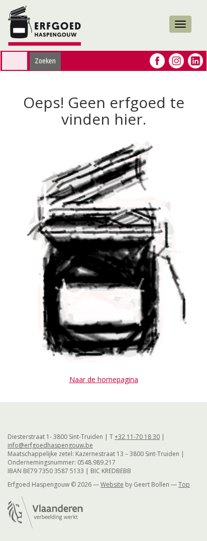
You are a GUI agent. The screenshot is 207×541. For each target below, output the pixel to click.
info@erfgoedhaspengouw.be (50, 445)
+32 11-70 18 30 (137, 436)
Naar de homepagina (103, 379)
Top (184, 484)
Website (112, 484)
